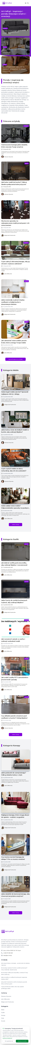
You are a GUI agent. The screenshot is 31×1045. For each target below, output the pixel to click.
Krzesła (3, 1021)
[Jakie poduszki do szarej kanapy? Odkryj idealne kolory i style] (15, 760)
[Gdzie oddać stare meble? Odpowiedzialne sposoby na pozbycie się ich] (15, 496)
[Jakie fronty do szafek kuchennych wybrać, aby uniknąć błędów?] (15, 589)
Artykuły (4, 960)
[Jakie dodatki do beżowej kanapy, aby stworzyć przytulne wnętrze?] (15, 884)
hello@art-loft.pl (7, 955)
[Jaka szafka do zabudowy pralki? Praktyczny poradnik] (15, 46)
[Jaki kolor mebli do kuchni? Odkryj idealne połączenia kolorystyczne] (15, 171)
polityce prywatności (7, 1038)
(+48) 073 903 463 (8, 953)
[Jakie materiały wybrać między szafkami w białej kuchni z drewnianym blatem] (15, 288)
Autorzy (4, 993)
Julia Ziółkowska (8, 518)
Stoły (2, 1018)
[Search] (28, 3)
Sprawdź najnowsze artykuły (15, 359)
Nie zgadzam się (9, 1041)
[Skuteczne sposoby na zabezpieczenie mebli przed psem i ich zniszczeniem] (15, 209)
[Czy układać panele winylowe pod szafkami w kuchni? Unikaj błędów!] (15, 704)
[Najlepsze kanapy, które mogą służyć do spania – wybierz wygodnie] (15, 802)
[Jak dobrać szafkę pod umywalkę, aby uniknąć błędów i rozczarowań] (15, 551)
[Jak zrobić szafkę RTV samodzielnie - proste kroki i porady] (15, 666)
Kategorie (4, 1006)
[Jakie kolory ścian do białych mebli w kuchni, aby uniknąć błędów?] (15, 419)
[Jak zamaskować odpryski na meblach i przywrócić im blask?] (15, 65)
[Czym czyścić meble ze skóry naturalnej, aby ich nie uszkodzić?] (15, 458)
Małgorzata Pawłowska (10, 404)
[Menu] (25, 3)
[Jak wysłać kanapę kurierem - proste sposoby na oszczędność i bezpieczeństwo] (15, 27)
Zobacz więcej (15, 524)
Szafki (3, 1012)
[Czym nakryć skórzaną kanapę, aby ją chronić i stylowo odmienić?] (15, 250)
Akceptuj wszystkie (22, 1041)
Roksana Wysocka (9, 442)
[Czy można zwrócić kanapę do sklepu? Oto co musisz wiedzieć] (15, 844)
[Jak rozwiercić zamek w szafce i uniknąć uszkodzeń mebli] (15, 627)
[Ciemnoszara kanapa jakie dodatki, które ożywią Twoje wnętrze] (15, 133)
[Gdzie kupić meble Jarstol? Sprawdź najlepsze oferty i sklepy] (15, 382)
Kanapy (3, 1015)
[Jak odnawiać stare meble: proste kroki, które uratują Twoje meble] (15, 329)
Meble (2, 1009)
